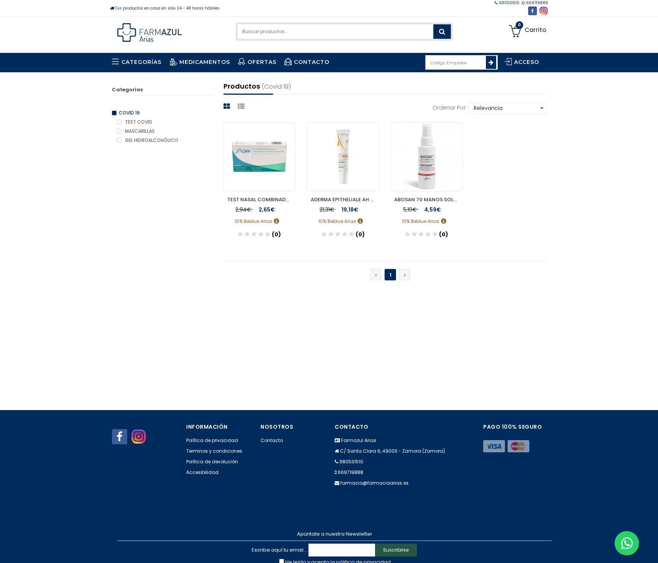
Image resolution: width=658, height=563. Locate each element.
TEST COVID (138, 122)
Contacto (271, 440)
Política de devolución (212, 461)
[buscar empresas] (491, 62)
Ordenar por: (450, 107)
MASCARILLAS (139, 131)
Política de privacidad (212, 440)
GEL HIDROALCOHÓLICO (151, 140)
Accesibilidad (202, 472)
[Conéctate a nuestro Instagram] (543, 10)
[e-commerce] (149, 31)
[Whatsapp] (627, 543)
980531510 (509, 3)
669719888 (536, 3)
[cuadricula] (228, 106)
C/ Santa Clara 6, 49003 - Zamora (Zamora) (392, 451)
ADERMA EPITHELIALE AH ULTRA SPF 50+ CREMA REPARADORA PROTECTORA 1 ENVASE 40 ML (345, 199)
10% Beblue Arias (254, 221)
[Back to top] (650, 549)
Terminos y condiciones (214, 451)
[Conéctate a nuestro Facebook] (532, 10)
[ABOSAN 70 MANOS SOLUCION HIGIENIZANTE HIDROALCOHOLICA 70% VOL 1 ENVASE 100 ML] (426, 156)
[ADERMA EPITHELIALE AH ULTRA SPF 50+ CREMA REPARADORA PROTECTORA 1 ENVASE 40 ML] (343, 156)
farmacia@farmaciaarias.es (374, 483)
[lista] (242, 106)
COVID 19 (129, 113)
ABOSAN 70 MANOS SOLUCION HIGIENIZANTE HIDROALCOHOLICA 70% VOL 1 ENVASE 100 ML (428, 199)
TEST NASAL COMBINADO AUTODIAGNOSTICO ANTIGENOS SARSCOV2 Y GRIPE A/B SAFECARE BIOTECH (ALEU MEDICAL (261, 199)
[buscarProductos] (442, 31)
